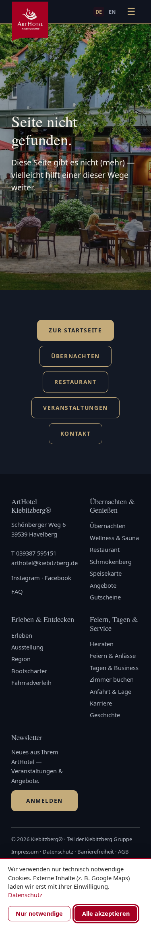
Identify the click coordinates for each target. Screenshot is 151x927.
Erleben (21, 635)
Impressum (25, 851)
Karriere (101, 703)
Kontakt (75, 433)
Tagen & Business (114, 668)
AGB (123, 851)
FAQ (17, 591)
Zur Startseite (75, 330)
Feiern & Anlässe (113, 655)
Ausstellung (27, 647)
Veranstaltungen (75, 407)
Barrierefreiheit (95, 851)
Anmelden (44, 800)
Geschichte (105, 715)
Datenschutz (58, 851)
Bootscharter (29, 671)
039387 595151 (36, 553)
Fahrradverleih (31, 683)
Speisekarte (106, 573)
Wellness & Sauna (114, 538)
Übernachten (75, 356)
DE (98, 11)
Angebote (103, 585)
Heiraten (102, 644)
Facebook (58, 578)
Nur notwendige (39, 913)
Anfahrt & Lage (110, 691)
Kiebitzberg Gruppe (108, 839)
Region (21, 659)
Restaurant (75, 382)
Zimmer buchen (112, 679)
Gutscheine (105, 597)
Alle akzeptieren (106, 913)
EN (112, 11)
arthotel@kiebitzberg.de (44, 563)
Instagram (25, 578)
